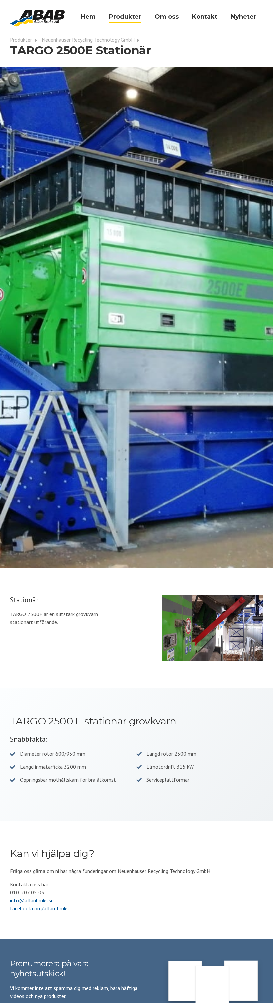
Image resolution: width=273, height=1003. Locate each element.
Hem (88, 16)
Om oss (167, 16)
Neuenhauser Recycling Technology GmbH (89, 39)
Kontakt (204, 16)
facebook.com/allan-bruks (39, 908)
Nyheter (243, 16)
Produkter (125, 16)
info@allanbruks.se (32, 900)
